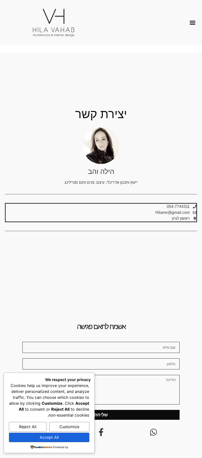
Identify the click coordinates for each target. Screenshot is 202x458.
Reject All (27, 426)
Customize (69, 426)
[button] (192, 22)
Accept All (49, 437)
